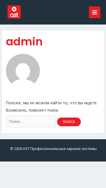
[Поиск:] (31, 121)
